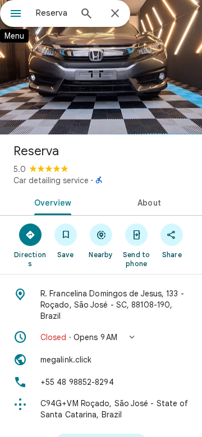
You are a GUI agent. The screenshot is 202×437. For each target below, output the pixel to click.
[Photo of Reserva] (101, 67)
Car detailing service (51, 180)
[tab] (50, 201)
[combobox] (53, 13)
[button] (101, 337)
